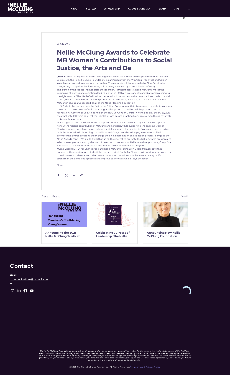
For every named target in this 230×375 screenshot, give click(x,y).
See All (184, 196)
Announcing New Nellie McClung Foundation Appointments (163, 234)
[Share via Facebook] (58, 175)
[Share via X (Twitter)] (66, 175)
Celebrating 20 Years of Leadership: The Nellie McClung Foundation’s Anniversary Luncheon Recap (113, 234)
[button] (184, 18)
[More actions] (171, 44)
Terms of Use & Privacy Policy (145, 367)
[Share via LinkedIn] (73, 175)
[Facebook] (25, 291)
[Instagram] (13, 291)
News (60, 165)
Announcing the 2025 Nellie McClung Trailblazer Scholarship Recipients (64, 234)
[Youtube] (32, 291)
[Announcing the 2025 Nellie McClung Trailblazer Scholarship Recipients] (64, 214)
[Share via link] (81, 175)
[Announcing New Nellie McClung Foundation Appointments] (165, 214)
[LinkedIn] (19, 291)
